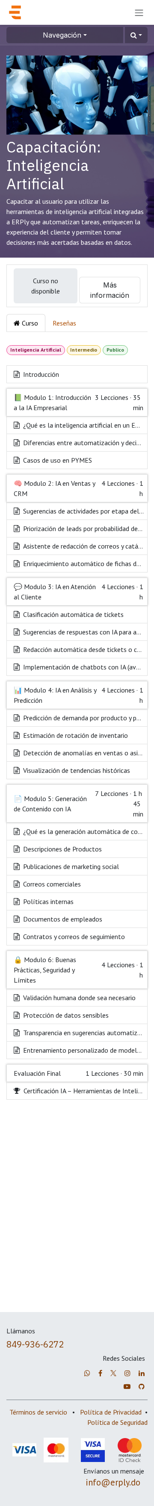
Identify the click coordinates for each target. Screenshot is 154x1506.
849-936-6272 (35, 1344)
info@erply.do (113, 1482)
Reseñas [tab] (64, 323)
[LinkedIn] (141, 1373)
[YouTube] (127, 1386)
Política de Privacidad (111, 1412)
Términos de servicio (38, 1412)
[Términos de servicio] (113, 1373)
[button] (136, 35)
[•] (127, 1373)
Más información (109, 290)
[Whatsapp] (87, 1373)
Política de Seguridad (117, 1422)
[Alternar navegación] (139, 12)
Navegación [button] (62, 35)
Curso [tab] (29, 323)
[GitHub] (141, 1386)
